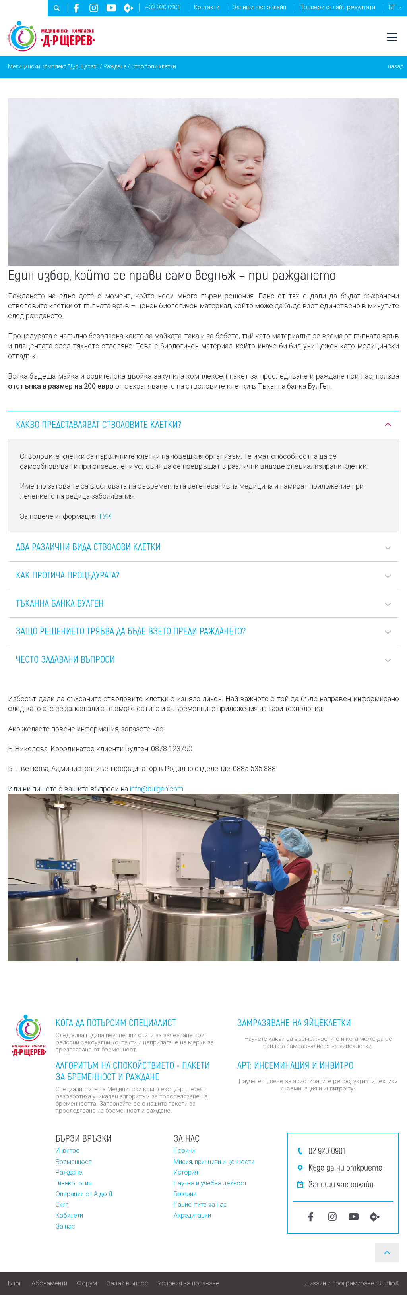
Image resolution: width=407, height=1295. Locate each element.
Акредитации (192, 1215)
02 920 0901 (326, 1150)
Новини (184, 1150)
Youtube (111, 8)
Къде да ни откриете (345, 1167)
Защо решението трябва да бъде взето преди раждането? (131, 630)
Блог (15, 1283)
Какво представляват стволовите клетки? (98, 424)
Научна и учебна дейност (210, 1183)
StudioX (388, 1283)
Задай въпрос (127, 1283)
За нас (65, 1226)
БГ (392, 7)
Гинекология (73, 1183)
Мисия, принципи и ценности (214, 1162)
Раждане (114, 66)
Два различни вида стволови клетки (88, 546)
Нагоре (387, 1252)
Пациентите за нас (200, 1204)
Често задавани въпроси (65, 659)
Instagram (94, 8)
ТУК (105, 516)
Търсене (57, 8)
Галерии (185, 1194)
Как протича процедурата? (67, 574)
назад (395, 66)
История (186, 1172)
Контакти (206, 7)
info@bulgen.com (156, 789)
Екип (62, 1204)
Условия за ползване (188, 1283)
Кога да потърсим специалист (116, 1022)
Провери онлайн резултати (337, 7)
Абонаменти (49, 1283)
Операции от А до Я (84, 1194)
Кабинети (69, 1215)
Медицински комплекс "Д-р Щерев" (53, 66)
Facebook (76, 8)
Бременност (73, 1162)
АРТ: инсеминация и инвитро (295, 1065)
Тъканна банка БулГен (60, 603)
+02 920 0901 (162, 7)
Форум (87, 1283)
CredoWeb (129, 8)
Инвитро (68, 1150)
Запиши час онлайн (259, 7)
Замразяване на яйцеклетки (294, 1022)
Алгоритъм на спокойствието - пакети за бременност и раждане (133, 1070)
